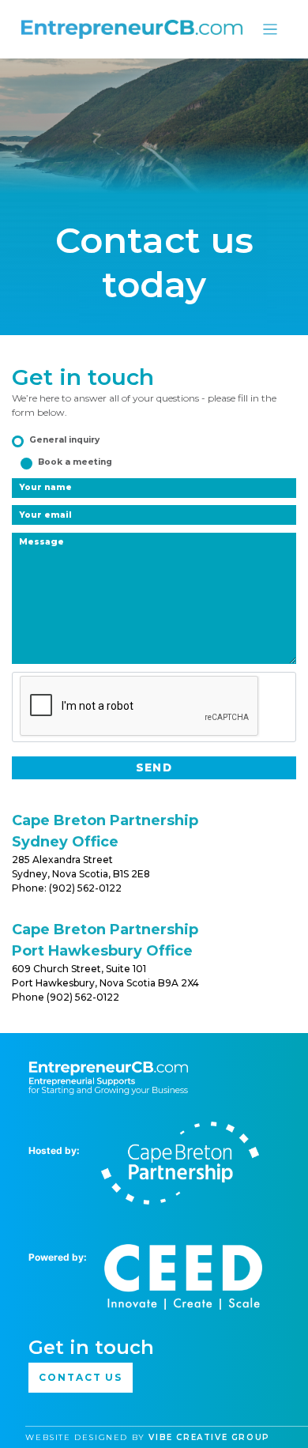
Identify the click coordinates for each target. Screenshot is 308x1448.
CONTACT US (80, 1377)
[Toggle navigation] (270, 29)
